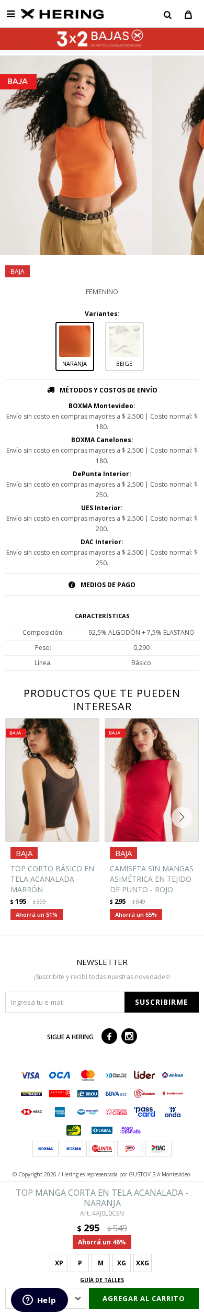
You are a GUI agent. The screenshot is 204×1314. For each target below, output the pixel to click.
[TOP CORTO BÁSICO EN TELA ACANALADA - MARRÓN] (52, 780)
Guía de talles (102, 1280)
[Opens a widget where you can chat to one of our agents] (39, 1301)
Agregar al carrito (144, 1298)
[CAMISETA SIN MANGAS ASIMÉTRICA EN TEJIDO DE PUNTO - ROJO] (152, 780)
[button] (167, 14)
